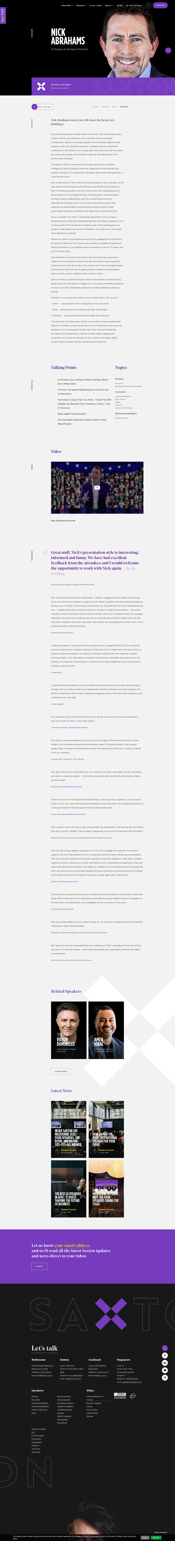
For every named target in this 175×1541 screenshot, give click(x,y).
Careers (90, 1406)
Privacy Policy (92, 1409)
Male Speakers (62, 1419)
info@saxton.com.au (45, 1375)
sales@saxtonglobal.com (132, 1382)
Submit (39, 1266)
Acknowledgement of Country (95, 1398)
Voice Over (95, 5)
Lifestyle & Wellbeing (40, 1403)
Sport (34, 1413)
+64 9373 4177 (103, 1372)
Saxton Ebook (92, 1413)
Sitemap (90, 1416)
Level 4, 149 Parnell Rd (97, 1365)
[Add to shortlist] (35, 107)
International (62, 1423)
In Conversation (38, 1435)
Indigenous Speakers (65, 1406)
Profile (95, 106)
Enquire (160, 5)
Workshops (36, 1452)
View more (61, 1071)
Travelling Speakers (64, 1409)
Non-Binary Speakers (65, 1403)
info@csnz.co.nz (99, 1375)
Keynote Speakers (61, 85)
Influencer (35, 1445)
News (120, 5)
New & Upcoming (64, 1396)
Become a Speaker (94, 1403)
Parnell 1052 (93, 1369)
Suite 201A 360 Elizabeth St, (43, 1365)
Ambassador (37, 1442)
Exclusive (60, 1413)
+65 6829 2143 (132, 1379)
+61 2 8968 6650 (76, 1375)
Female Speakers (63, 1400)
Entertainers (36, 1439)
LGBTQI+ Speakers (64, 1416)
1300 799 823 (135, 5)
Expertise (105, 106)
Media (114, 106)
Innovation (64, 88)
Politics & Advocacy (39, 1409)
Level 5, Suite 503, (67, 1365)
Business (54, 88)
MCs (33, 1432)
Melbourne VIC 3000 (40, 1369)
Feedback (124, 106)
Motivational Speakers (126, 413)
